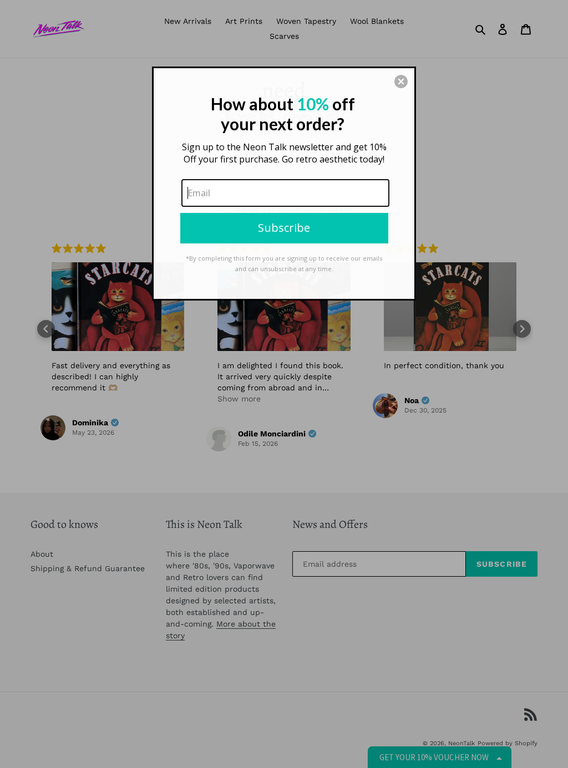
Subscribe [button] (284, 227)
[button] (401, 81)
